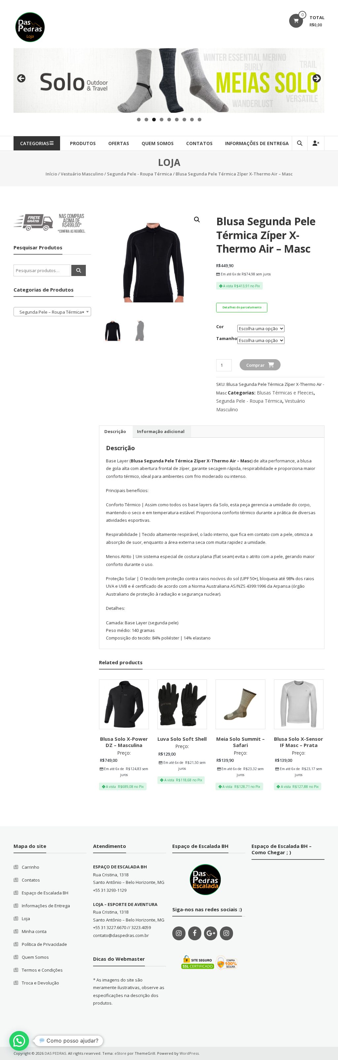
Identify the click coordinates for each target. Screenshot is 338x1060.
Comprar (255, 365)
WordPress (189, 1053)
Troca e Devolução (40, 983)
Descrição (115, 431)
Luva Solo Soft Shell (182, 738)
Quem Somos (35, 957)
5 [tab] (169, 119)
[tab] (115, 432)
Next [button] (316, 79)
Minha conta (34, 931)
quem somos (158, 143)
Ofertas (118, 143)
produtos (83, 143)
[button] (19, 1041)
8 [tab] (192, 119)
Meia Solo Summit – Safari (240, 742)
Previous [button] (22, 79)
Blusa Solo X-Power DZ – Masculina (124, 742)
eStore (120, 1053)
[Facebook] (194, 933)
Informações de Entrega (257, 143)
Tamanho (226, 338)
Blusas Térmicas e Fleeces (285, 393)
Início (51, 174)
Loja (26, 918)
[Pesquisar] (78, 270)
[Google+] (210, 933)
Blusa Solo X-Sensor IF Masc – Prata (298, 742)
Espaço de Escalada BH (45, 893)
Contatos (31, 880)
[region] (169, 80)
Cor (220, 326)
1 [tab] (139, 119)
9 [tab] (199, 119)
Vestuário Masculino (82, 174)
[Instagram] (179, 933)
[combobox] (52, 311)
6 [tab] (177, 119)
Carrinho (30, 867)
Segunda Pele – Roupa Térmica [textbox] (50, 312)
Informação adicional (161, 431)
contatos (199, 143)
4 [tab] (161, 119)
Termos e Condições (42, 970)
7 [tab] (184, 119)
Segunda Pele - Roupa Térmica (139, 174)
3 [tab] (154, 119)
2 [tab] (146, 119)
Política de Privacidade (44, 944)
